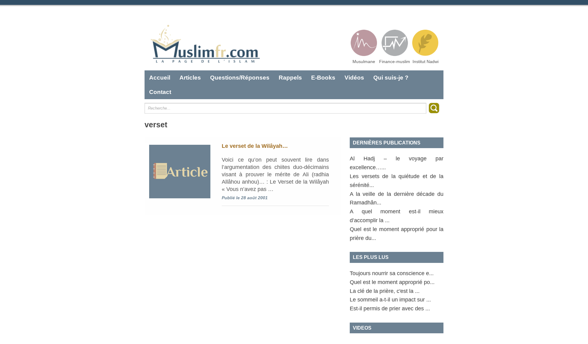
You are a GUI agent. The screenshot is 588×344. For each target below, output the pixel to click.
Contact (160, 92)
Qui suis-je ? (391, 77)
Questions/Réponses (240, 77)
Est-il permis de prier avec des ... (390, 308)
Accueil (159, 77)
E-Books (323, 77)
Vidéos (354, 77)
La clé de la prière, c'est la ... (385, 291)
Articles (190, 77)
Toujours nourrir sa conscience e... (392, 273)
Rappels (290, 77)
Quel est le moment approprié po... (392, 282)
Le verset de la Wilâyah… (255, 146)
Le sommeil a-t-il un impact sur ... (390, 300)
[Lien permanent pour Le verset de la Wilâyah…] (178, 170)
